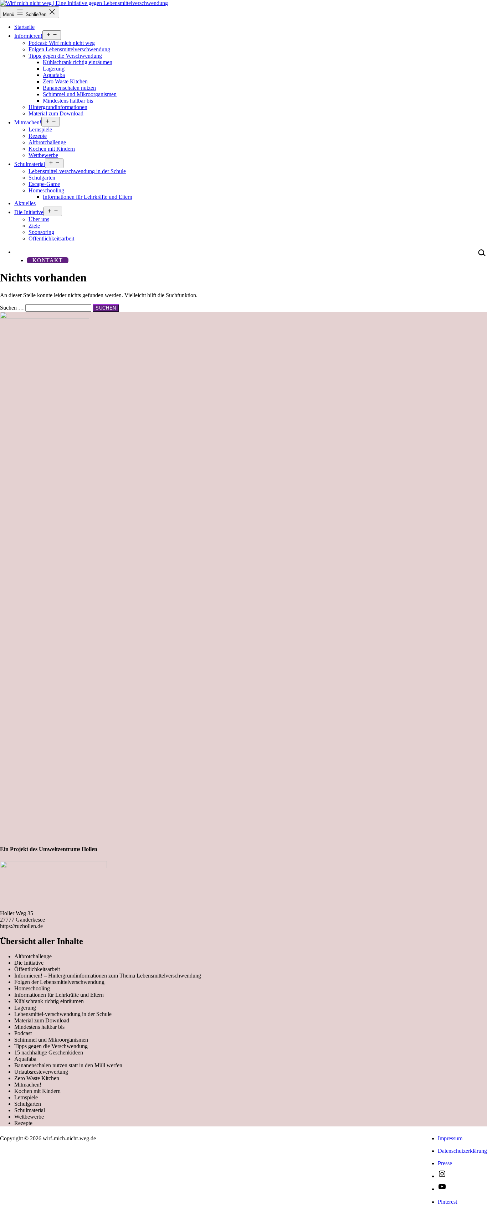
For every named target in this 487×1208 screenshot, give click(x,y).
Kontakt (47, 260)
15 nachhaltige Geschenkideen (48, 1052)
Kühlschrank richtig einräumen (77, 62)
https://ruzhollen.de (21, 926)
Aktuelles (25, 203)
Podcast (23, 1033)
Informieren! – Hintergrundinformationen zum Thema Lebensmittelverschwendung (107, 976)
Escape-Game (44, 184)
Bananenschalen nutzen (69, 88)
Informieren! (28, 36)
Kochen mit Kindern (52, 149)
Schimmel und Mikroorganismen (80, 94)
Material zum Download (56, 113)
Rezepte (38, 136)
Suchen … (12, 308)
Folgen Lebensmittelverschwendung (69, 49)
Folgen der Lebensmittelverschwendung (59, 982)
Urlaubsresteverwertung (41, 1072)
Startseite (24, 27)
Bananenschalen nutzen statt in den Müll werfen (68, 1065)
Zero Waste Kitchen (65, 81)
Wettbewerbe (43, 155)
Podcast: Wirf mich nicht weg (62, 43)
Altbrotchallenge (47, 142)
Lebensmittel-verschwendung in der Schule (77, 171)
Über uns (39, 219)
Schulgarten (42, 178)
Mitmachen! (27, 122)
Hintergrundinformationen (58, 107)
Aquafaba (54, 75)
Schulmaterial (29, 164)
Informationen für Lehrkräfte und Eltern (87, 197)
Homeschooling (46, 190)
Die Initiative (28, 212)
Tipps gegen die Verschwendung (65, 56)
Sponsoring (41, 232)
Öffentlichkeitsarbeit (51, 238)
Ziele (34, 226)
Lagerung (54, 69)
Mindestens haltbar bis (68, 101)
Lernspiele (40, 129)
